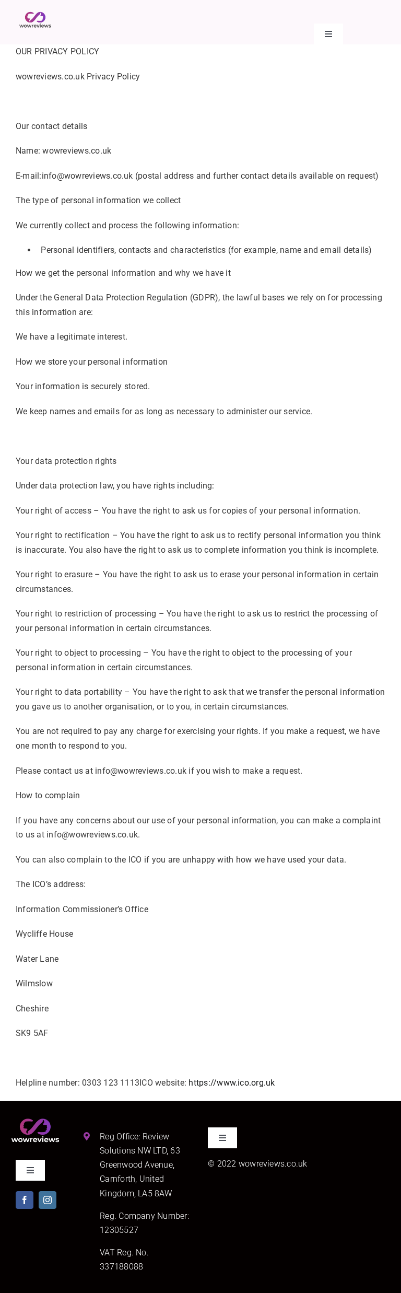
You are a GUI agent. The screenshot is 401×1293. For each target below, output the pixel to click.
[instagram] (47, 1200)
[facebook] (24, 1200)
